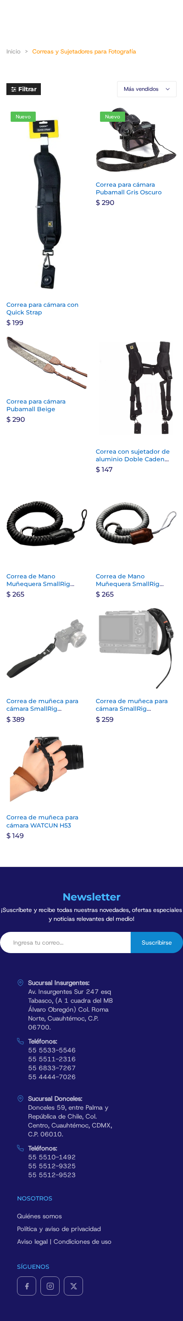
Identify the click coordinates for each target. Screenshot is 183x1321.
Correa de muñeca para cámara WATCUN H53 (42, 821)
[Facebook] (26, 1286)
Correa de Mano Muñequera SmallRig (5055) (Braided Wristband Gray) (136, 587)
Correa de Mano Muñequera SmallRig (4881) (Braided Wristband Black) (46, 587)
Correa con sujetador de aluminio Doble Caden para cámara (133, 459)
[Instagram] (50, 1286)
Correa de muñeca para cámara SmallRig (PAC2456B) (132, 708)
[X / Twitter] (73, 1286)
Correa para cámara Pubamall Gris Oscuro (129, 188)
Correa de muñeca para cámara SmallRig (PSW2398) (42, 708)
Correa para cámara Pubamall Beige (36, 405)
